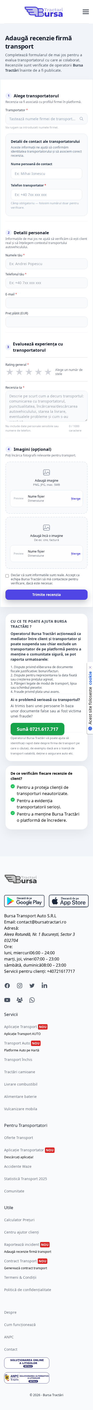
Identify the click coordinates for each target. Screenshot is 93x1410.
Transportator (16, 110)
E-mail (11, 294)
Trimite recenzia (46, 594)
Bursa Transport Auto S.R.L (30, 916)
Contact (10, 1349)
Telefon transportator (28, 185)
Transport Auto (22, 1046)
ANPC (9, 1336)
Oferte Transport (18, 1137)
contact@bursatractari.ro (41, 922)
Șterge (76, 498)
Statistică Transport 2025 (25, 1178)
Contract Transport (25, 1264)
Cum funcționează (20, 1324)
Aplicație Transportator (28, 1153)
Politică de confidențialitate (27, 1289)
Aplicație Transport (25, 1030)
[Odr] (46, 1363)
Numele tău (15, 255)
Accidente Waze (18, 1166)
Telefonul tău (16, 274)
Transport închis (18, 1059)
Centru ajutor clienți (21, 1232)
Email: (10, 922)
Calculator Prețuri (19, 1219)
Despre (10, 1312)
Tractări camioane (19, 1071)
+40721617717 (61, 971)
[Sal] (46, 1377)
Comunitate (14, 1191)
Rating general (17, 365)
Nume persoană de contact (31, 164)
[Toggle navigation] (86, 11)
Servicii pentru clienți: (25, 971)
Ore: (8, 946)
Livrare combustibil (20, 1084)
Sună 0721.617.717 (37, 729)
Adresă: (11, 928)
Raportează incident (27, 1248)
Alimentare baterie (20, 1096)
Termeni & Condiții (20, 1277)
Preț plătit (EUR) (16, 313)
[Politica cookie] (90, 667)
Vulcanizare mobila (20, 1108)
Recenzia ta (15, 388)
